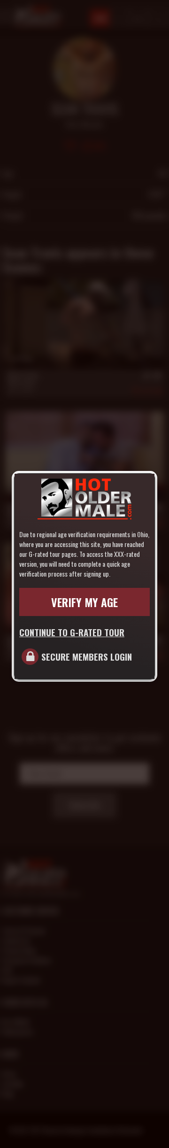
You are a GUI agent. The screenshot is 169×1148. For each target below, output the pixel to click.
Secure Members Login (86, 656)
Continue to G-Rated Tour (71, 632)
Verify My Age (84, 601)
